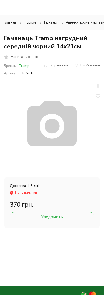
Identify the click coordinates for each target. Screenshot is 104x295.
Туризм (30, 22)
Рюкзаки (51, 22)
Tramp (24, 65)
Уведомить (52, 217)
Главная (10, 22)
